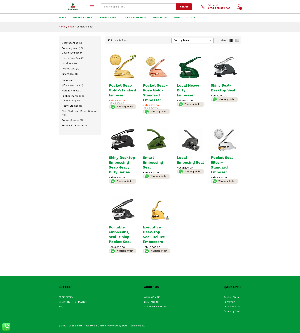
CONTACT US (151, 302)
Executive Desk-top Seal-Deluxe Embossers (154, 234)
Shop (177, 17)
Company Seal (232, 311)
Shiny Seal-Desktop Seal (223, 87)
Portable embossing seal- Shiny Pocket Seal (120, 234)
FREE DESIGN (67, 297)
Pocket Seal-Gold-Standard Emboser (122, 90)
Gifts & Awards (135, 17)
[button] (119, 79)
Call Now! (213, 5)
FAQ (61, 306)
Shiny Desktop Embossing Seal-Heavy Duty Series (122, 164)
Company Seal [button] (108, 17)
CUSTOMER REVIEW (155, 306)
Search (184, 6)
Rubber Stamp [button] (82, 17)
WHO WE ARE (152, 297)
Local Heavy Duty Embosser (188, 90)
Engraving (159, 17)
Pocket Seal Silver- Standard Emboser (222, 164)
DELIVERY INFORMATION (73, 302)
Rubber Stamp (232, 297)
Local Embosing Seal (190, 160)
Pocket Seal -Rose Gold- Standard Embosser (155, 92)
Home (62, 17)
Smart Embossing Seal (153, 162)
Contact (193, 17)
